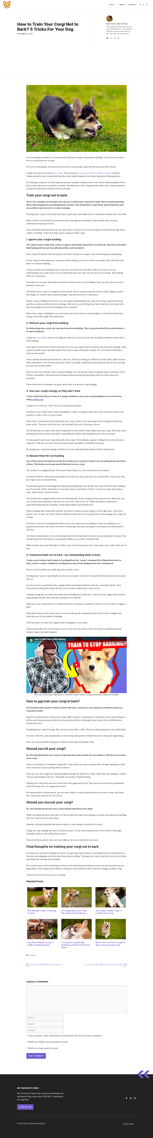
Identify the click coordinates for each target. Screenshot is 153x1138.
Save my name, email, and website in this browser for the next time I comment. (65, 1035)
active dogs (57, 173)
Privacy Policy (128, 1124)
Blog (111, 4)
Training (32, 955)
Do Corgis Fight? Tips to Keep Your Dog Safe (104, 964)
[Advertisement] (76, 60)
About (122, 4)
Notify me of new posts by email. (43, 1048)
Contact (132, 4)
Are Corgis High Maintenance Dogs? (45, 964)
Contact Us (25, 1107)
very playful (41, 337)
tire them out (36, 399)
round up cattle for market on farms (94, 173)
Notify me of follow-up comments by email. (48, 1042)
